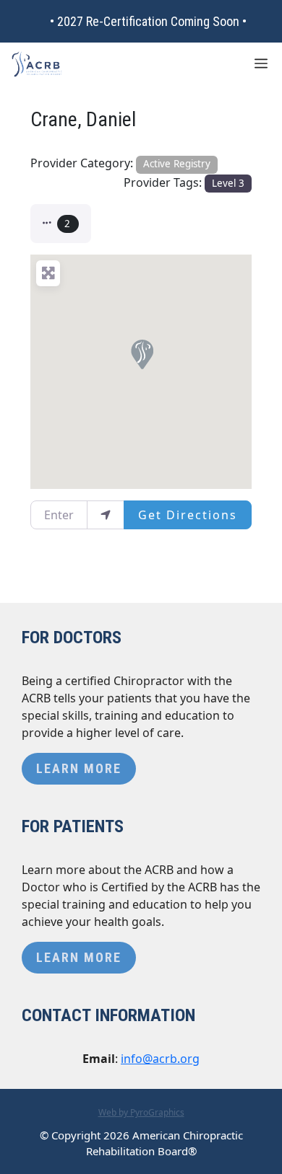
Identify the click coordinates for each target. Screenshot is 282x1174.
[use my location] (105, 514)
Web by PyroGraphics (141, 1112)
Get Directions (187, 515)
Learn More (78, 768)
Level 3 (228, 183)
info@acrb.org (160, 1059)
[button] (60, 223)
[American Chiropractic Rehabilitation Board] (37, 64)
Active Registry (176, 163)
